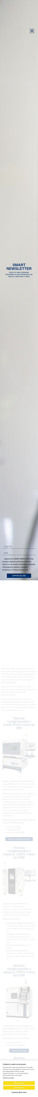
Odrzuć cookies (19, 1087)
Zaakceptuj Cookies (19, 1083)
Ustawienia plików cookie (19, 1092)
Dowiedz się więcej (8, 1078)
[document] (19, 548)
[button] (32, 31)
